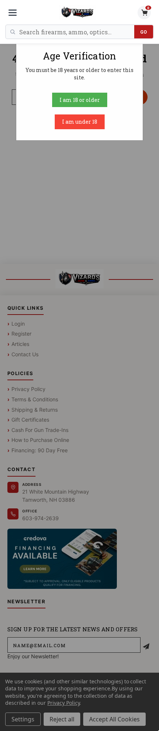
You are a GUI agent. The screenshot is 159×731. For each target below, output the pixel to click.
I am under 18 (79, 121)
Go (143, 32)
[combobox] (76, 31)
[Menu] (12, 12)
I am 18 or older (80, 99)
